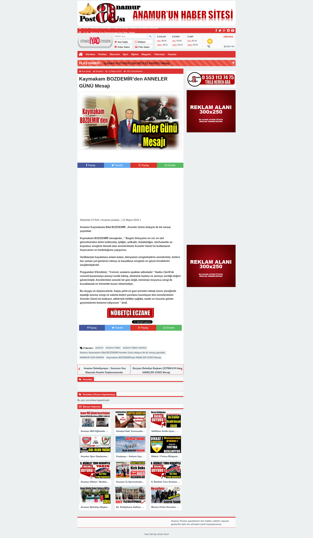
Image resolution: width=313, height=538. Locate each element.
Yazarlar (172, 54)
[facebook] (216, 30)
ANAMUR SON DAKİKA (92, 357)
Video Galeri (123, 47)
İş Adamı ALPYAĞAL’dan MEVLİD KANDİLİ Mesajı (137, 63)
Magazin (146, 54)
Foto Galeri (144, 47)
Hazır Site (148, 534)
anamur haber (113, 347)
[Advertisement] (130, 156)
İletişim (141, 42)
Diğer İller (230, 46)
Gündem (90, 54)
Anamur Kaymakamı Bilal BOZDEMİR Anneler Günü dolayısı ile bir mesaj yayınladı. (123, 352)
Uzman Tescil (163, 534)
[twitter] (220, 30)
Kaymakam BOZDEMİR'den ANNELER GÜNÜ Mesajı (133, 357)
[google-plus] (224, 30)
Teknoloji (159, 54)
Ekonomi (115, 54)
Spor (125, 54)
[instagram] (228, 30)
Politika (102, 54)
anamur (99, 347)
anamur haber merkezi (134, 347)
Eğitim (134, 54)
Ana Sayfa (122, 42)
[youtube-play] (232, 30)
